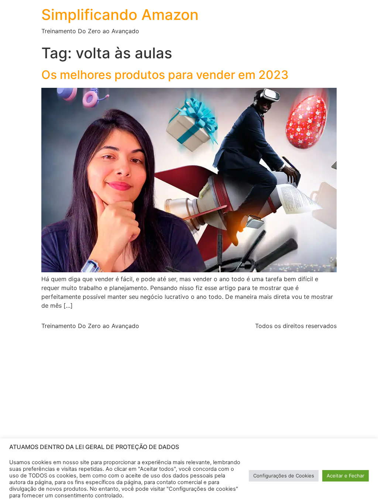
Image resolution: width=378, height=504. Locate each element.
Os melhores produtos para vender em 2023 (165, 75)
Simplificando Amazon (120, 15)
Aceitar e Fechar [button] (345, 476)
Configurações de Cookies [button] (283, 476)
